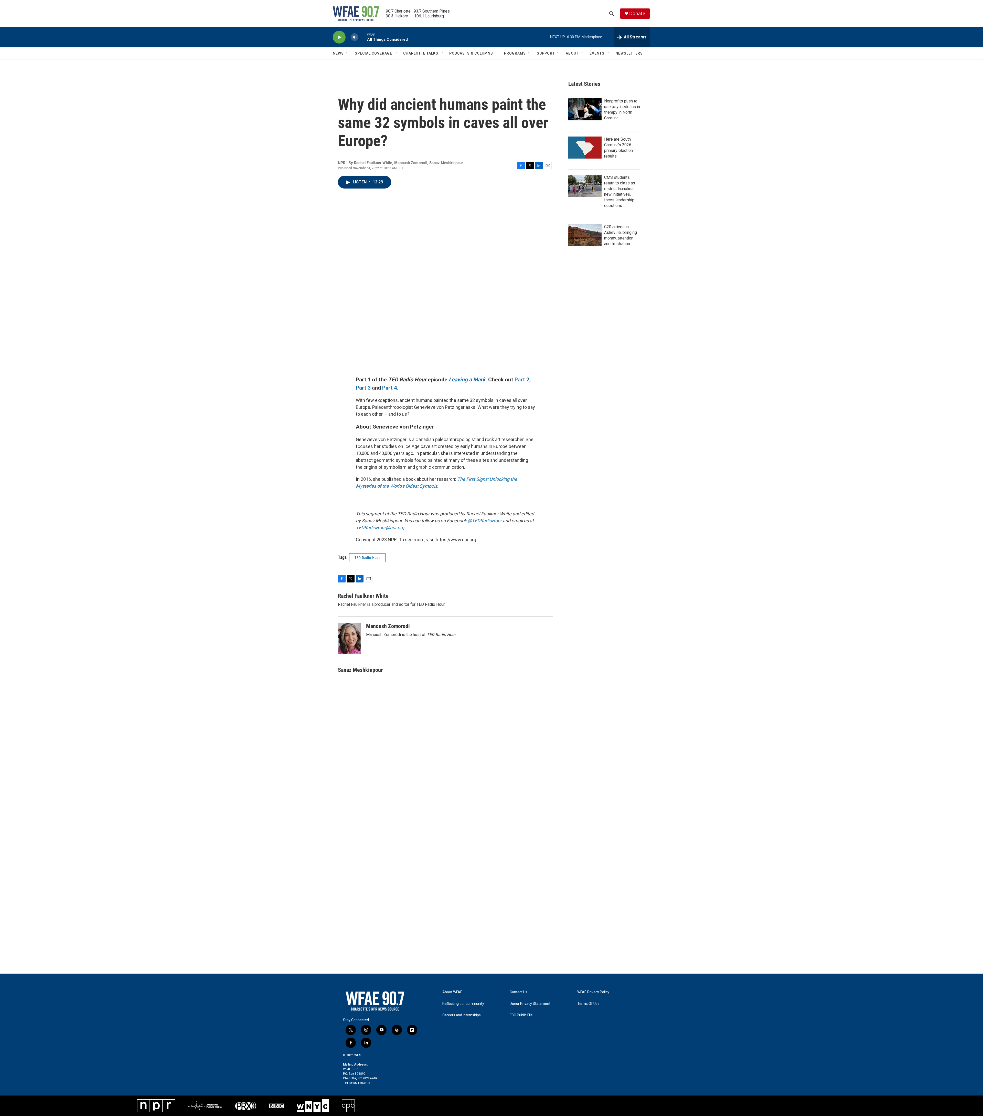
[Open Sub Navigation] (348, 53)
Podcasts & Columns (471, 53)
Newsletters (629, 53)
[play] (339, 37)
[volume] (354, 37)
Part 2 (522, 379)
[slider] (363, 37)
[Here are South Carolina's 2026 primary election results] (585, 148)
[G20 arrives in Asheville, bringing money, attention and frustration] (585, 235)
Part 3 (363, 387)
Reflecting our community (463, 1004)
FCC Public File (521, 1015)
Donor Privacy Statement (530, 1004)
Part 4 (389, 387)
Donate (637, 13)
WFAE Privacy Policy (593, 992)
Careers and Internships (461, 1015)
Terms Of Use (588, 1004)
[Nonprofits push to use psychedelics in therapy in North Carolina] (585, 109)
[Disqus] (491, 773)
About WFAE (452, 992)
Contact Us (518, 992)
